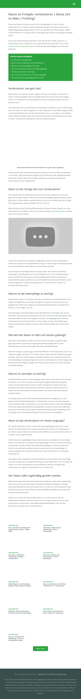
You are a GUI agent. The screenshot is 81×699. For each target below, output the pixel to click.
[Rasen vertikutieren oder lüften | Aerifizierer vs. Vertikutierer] (58, 575)
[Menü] (74, 3)
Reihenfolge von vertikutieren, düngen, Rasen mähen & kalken (19, 585)
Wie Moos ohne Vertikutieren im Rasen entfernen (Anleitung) (19, 612)
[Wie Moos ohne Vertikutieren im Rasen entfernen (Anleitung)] (23, 603)
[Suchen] (78, 4)
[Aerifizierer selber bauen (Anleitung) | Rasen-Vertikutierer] (58, 521)
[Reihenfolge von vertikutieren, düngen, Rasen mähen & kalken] (23, 575)
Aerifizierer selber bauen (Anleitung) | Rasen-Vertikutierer (52, 529)
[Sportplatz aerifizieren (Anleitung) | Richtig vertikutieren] (23, 548)
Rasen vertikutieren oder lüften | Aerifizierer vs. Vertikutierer (54, 585)
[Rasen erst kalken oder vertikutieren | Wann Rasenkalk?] (58, 548)
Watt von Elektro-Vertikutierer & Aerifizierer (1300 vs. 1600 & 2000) (19, 529)
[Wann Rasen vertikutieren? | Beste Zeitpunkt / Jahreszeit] (58, 603)
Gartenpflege (13, 525)
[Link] (16, 4)
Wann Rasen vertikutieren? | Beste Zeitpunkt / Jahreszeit (53, 612)
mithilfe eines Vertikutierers (19, 46)
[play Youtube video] (40, 236)
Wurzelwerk (59, 211)
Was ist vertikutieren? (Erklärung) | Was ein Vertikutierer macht (16, 638)
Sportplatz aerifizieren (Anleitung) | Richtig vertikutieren (16, 556)
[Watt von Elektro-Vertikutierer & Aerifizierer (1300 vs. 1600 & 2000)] (23, 521)
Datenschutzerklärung (57, 674)
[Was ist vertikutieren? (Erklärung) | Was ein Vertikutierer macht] (23, 630)
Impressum (42, 674)
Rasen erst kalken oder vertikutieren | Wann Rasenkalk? (51, 556)
